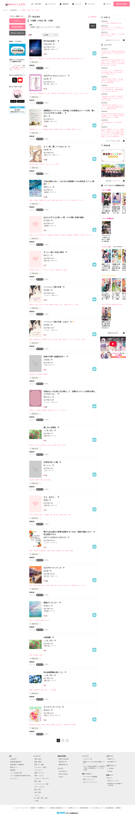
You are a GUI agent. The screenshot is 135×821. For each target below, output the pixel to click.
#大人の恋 (47, 200)
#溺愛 (36, 164)
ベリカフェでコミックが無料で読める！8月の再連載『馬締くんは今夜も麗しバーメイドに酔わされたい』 (112, 72)
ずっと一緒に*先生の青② (54, 252)
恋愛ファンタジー (39, 773)
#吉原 (47, 585)
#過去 (43, 724)
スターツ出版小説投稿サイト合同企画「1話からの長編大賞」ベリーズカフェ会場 (94, 768)
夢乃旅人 (47, 605)
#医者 (76, 58)
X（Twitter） (110, 768)
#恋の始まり (59, 724)
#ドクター (82, 58)
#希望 (54, 58)
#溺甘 (76, 304)
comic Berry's (63, 771)
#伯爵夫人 (32, 410)
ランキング (52, 4)
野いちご (109, 778)
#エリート (39, 129)
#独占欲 (73, 200)
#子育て (41, 304)
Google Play (20, 101)
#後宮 (31, 550)
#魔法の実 (51, 410)
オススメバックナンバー (90, 782)
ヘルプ (16, 808)
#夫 (57, 514)
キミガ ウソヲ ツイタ (52, 707)
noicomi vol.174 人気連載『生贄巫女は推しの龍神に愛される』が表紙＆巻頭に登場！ (113, 53)
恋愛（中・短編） (39, 764)
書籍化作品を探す (113, 333)
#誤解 (53, 200)
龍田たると (47, 397)
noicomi (61, 777)
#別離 (42, 620)
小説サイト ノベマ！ (113, 780)
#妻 (54, 514)
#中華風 (36, 550)
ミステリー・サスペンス (41, 778)
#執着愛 (75, 235)
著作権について (72, 808)
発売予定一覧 (62, 761)
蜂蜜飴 (46, 500)
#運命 (73, 129)
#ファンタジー (71, 339)
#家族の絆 (41, 58)
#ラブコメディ (50, 164)
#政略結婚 (41, 93)
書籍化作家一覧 (63, 764)
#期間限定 (32, 129)
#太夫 (62, 550)
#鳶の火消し (41, 585)
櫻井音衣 (47, 710)
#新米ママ (38, 270)
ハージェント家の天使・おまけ (56, 322)
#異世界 (31, 304)
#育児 (52, 270)
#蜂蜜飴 (47, 514)
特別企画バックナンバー (113, 181)
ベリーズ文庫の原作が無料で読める (20, 775)
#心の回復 (48, 58)
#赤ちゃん (62, 129)
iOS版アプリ (111, 759)
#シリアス (58, 410)
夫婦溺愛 (47, 637)
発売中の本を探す (64, 759)
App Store (13, 101)
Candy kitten (48, 44)
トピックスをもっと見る (113, 141)
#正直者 (37, 480)
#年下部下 (43, 235)
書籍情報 (65, 4)
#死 (51, 514)
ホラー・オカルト (39, 787)
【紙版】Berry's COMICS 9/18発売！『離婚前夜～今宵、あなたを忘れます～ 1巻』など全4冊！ (112, 98)
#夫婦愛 (63, 58)
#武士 (35, 93)
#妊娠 (68, 58)
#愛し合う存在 (61, 445)
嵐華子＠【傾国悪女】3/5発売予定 (55, 537)
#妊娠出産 (46, 129)
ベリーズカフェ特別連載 (90, 776)
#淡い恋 (61, 585)
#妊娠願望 (69, 235)
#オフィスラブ (80, 200)
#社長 (61, 200)
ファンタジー (38, 770)
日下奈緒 (47, 220)
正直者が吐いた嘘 (51, 462)
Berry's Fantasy (63, 774)
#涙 (70, 514)
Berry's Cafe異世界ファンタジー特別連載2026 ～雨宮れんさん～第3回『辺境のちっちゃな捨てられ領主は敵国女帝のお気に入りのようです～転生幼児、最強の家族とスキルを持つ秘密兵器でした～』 (112, 133)
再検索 (93, 26)
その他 (36, 800)
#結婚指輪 (36, 690)
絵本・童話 (37, 792)
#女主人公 (32, 445)
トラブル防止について (97, 808)
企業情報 (117, 808)
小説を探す (38, 4)
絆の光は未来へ (50, 41)
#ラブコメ (79, 129)
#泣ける (47, 620)
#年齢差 (68, 129)
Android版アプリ (112, 761)
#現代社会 (43, 445)
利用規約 (32, 808)
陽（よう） (47, 465)
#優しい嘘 (43, 480)
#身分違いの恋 (55, 93)
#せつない (76, 93)
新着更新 (12, 770)
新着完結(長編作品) (15, 761)
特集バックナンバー (88, 779)
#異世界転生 (37, 339)
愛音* (45, 116)
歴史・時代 (37, 789)
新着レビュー (14, 767)
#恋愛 (31, 339)
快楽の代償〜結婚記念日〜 (54, 357)
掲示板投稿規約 (84, 808)
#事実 (48, 724)
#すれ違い (47, 93)
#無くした (47, 690)
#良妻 (60, 514)
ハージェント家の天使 (53, 287)
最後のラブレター (51, 603)
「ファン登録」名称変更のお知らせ (111, 23)
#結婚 (72, 58)
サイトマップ (24, 808)
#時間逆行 (44, 410)
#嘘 (36, 724)
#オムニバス (89, 235)
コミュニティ (14, 778)
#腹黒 (71, 550)
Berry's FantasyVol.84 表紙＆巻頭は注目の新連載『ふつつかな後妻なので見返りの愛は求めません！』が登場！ (112, 115)
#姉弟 (83, 339)
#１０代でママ (46, 270)
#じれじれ (69, 93)
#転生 (36, 304)
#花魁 (53, 550)
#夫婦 (46, 304)
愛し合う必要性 (50, 427)
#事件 (35, 585)
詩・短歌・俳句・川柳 (40, 798)
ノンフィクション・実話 (41, 784)
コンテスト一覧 (87, 759)
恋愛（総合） (38, 759)
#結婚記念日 (32, 374)
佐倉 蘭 (46, 79)
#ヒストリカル (84, 93)
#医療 (58, 58)
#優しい (41, 514)
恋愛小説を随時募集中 (118, 246)
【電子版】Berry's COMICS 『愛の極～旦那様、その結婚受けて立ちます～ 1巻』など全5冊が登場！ (112, 80)
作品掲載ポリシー (42, 808)
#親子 (39, 724)
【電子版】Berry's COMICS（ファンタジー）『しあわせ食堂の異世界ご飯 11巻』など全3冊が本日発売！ (112, 106)
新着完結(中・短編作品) (17, 764)
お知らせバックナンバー (113, 40)
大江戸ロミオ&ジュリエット (55, 76)
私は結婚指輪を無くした (54, 672)
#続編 (65, 270)
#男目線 (53, 724)
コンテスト (91, 4)
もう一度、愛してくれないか (55, 147)
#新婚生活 (67, 724)
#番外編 (31, 724)
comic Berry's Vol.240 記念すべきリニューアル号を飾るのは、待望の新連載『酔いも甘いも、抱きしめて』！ (112, 89)
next (67, 740)
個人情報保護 (109, 808)
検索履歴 (93, 17)
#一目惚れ (81, 235)
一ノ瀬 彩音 (48, 430)
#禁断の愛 (57, 235)
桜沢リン (47, 255)
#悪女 (67, 550)
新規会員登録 (121, 4)
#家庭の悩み (58, 270)
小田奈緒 (47, 359)
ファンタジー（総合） (40, 767)
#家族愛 (41, 200)
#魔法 (59, 339)
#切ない (61, 304)
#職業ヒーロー (33, 58)
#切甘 (51, 129)
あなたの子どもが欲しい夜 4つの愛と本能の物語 (64, 217)
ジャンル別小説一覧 (16, 773)
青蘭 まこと (47, 187)
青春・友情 (37, 781)
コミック (78, 4)
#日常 (37, 445)
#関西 (57, 164)
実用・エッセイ (38, 775)
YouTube (109, 771)
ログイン (109, 4)
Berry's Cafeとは (17, 33)
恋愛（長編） (38, 761)
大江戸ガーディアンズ (53, 568)
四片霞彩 (47, 290)
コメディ (37, 795)
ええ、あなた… (50, 497)
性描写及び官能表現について (58, 808)
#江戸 (31, 93)
